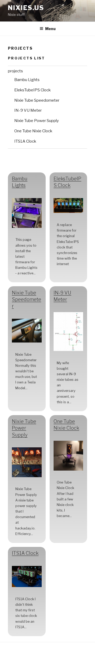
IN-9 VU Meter (28, 110)
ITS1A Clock (25, 141)
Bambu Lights (27, 79)
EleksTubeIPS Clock (32, 90)
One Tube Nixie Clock (33, 131)
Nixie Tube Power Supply (36, 120)
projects (15, 71)
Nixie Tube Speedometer (36, 100)
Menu (50, 28)
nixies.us (26, 8)
